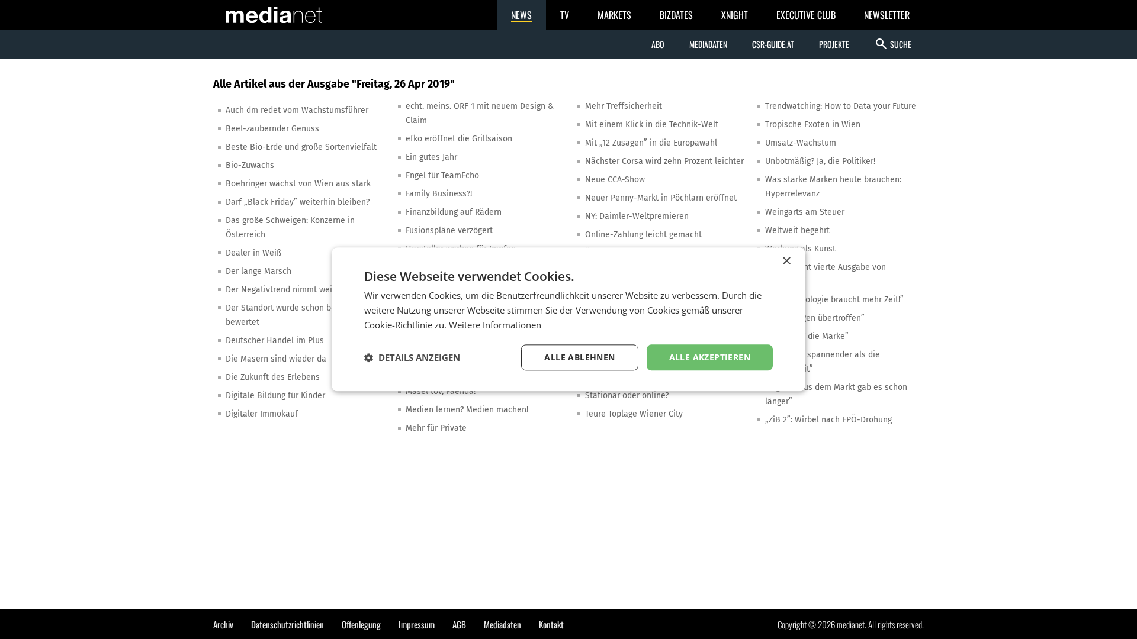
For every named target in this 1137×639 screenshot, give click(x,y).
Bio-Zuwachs (250, 165)
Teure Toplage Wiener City (634, 414)
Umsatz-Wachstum (800, 143)
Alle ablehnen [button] (579, 357)
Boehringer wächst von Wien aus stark (298, 184)
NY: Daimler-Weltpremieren (637, 216)
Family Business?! (439, 194)
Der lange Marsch (258, 271)
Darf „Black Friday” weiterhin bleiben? (298, 202)
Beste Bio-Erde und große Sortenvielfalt (301, 147)
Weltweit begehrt (797, 230)
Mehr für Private (436, 428)
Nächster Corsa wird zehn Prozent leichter (664, 161)
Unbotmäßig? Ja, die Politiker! (820, 161)
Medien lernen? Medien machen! (467, 410)
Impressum (417, 624)
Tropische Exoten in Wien (812, 125)
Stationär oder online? (627, 395)
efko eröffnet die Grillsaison (459, 139)
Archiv (223, 624)
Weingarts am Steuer (804, 212)
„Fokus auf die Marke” (807, 336)
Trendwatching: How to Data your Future (840, 106)
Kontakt (551, 624)
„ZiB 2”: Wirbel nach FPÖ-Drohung (828, 420)
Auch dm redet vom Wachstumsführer (297, 110)
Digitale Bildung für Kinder (275, 395)
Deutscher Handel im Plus (275, 340)
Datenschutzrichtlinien (287, 624)
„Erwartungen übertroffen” (815, 318)
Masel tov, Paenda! (441, 391)
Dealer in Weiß (253, 253)
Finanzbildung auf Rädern (454, 212)
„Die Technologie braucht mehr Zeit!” (834, 300)
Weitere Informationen (495, 325)
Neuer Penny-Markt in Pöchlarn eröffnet (661, 198)
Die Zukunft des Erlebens (273, 377)
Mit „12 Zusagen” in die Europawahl (651, 143)
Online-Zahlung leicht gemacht (643, 235)
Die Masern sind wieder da (276, 359)
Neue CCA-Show (615, 180)
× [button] (786, 261)
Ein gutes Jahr (431, 157)
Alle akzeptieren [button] (709, 357)
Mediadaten (708, 44)
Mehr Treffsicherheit (623, 106)
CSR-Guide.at (773, 44)
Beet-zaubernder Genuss (272, 129)
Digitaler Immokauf (262, 414)
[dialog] (568, 319)
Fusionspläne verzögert (449, 230)
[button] (412, 357)
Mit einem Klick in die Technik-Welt (651, 125)
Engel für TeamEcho (442, 175)
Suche (892, 44)
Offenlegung (361, 624)
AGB (459, 624)
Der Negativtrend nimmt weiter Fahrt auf (302, 290)
